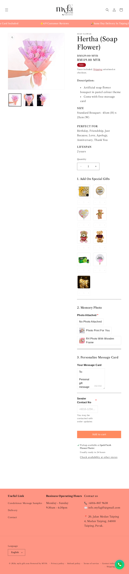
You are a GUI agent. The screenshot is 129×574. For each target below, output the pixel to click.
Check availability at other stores (98, 457)
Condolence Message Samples (25, 503)
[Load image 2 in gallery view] (29, 100)
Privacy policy (57, 563)
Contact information (111, 563)
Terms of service (91, 563)
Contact (12, 517)
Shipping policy (114, 567)
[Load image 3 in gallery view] (43, 100)
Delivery (13, 510)
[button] (6, 9)
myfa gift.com (23, 563)
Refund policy (73, 563)
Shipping (97, 69)
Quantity (81, 159)
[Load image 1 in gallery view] (15, 100)
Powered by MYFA (39, 563)
